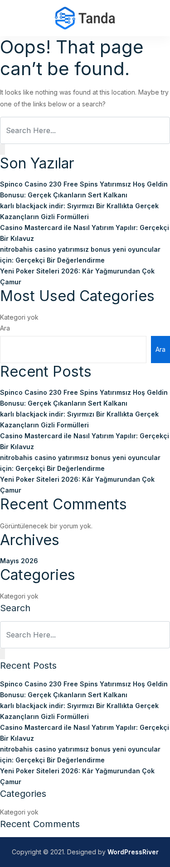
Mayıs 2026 (19, 561)
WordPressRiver (133, 852)
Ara (5, 328)
